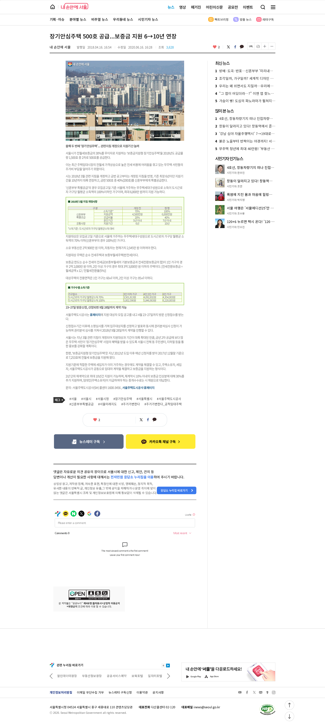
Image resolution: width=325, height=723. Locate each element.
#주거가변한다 (130, 404)
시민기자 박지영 (236, 200)
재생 (168, 665)
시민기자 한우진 (236, 173)
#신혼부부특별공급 (81, 404)
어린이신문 (214, 7)
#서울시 (86, 399)
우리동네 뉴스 (123, 19)
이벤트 (248, 7)
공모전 (233, 7)
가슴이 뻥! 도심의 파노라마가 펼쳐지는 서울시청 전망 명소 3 (245, 101)
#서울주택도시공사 (169, 399)
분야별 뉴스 (77, 19)
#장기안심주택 (122, 399)
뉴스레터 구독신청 (120, 692)
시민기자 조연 (234, 186)
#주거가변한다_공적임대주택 (163, 404)
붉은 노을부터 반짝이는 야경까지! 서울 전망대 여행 (245, 141)
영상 (182, 7)
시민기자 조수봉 (236, 213)
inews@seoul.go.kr (207, 707)
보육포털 (137, 675)
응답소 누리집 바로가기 (174, 490)
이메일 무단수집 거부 (90, 692)
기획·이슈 (57, 19)
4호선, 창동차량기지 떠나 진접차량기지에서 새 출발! (245, 118)
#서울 (73, 399)
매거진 (196, 7)
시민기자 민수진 (236, 227)
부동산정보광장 (92, 675)
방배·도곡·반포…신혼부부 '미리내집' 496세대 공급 (245, 71)
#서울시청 (102, 399)
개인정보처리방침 (61, 692)
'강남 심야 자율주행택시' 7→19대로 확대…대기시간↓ (245, 134)
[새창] (88, 441)
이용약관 (142, 692)
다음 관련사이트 (168, 675)
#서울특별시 (144, 399)
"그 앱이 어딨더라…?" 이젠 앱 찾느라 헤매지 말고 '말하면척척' (245, 93)
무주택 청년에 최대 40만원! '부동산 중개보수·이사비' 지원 (245, 149)
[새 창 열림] (267, 705)
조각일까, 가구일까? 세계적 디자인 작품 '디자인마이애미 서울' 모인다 (245, 78)
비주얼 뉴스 (99, 19)
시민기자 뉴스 (148, 19)
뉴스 (171, 7)
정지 (163, 665)
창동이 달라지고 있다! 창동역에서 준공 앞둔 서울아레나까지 (245, 126)
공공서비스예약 (117, 675)
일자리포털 (155, 675)
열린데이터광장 (67, 675)
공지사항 (158, 692)
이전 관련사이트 (51, 675)
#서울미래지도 (107, 404)
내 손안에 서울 (74, 6)
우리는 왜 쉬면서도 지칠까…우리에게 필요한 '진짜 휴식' (245, 86)
